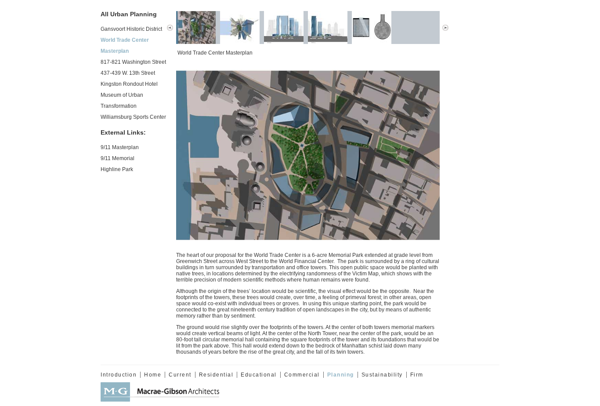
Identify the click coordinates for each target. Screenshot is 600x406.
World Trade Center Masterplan (125, 45)
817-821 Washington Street (133, 62)
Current (180, 375)
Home (152, 375)
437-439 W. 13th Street (128, 73)
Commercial (302, 375)
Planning (340, 375)
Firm (416, 375)
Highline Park (117, 169)
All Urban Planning (129, 14)
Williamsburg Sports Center (133, 117)
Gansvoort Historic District (131, 29)
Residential (216, 375)
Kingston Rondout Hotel (129, 84)
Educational (259, 375)
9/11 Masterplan (120, 147)
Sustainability (382, 375)
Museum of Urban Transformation (122, 100)
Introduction (119, 375)
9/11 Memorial (117, 158)
